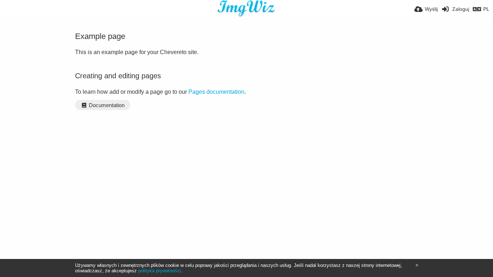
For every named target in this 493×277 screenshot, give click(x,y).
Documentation (106, 105)
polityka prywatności (159, 270)
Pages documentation (216, 92)
